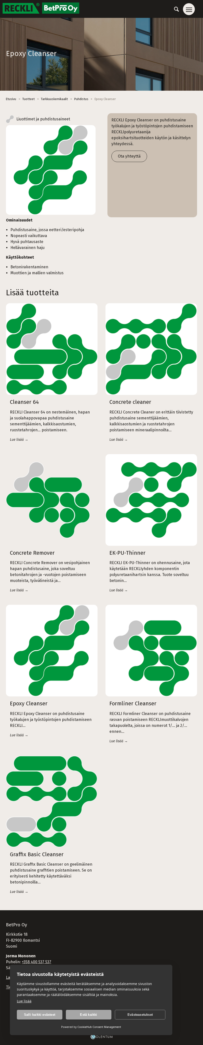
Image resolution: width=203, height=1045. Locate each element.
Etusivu (11, 99)
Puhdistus (81, 99)
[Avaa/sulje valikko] (189, 9)
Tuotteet (28, 99)
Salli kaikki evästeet (39, 1015)
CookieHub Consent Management (99, 1027)
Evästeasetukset (140, 1015)
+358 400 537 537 (36, 962)
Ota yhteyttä (129, 156)
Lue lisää (24, 1001)
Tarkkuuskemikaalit (54, 99)
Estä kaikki (88, 1015)
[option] (51, 170)
